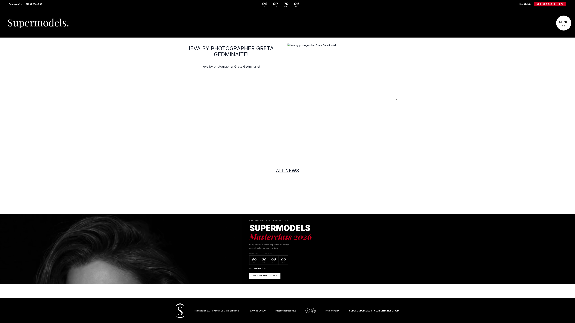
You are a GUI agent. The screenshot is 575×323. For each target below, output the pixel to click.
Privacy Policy (332, 310)
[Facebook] (307, 310)
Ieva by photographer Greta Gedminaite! (231, 51)
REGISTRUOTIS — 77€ (550, 4)
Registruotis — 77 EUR (265, 275)
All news (287, 170)
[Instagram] (313, 310)
